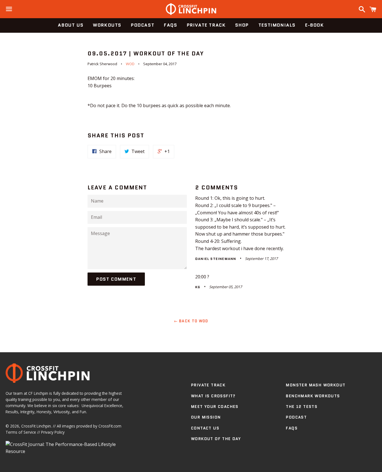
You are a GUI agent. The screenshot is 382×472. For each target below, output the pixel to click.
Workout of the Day (216, 439)
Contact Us (205, 428)
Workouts (107, 25)
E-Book (314, 25)
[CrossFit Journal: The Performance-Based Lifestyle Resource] (67, 451)
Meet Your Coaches (215, 406)
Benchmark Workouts (313, 396)
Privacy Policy (53, 432)
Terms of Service (21, 432)
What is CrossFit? (213, 396)
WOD (130, 63)
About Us (70, 25)
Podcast (142, 25)
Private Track (206, 25)
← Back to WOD (191, 321)
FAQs (170, 25)
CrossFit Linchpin (36, 426)
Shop (242, 25)
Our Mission (206, 417)
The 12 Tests (301, 406)
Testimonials (277, 25)
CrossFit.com (109, 426)
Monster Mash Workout (315, 385)
